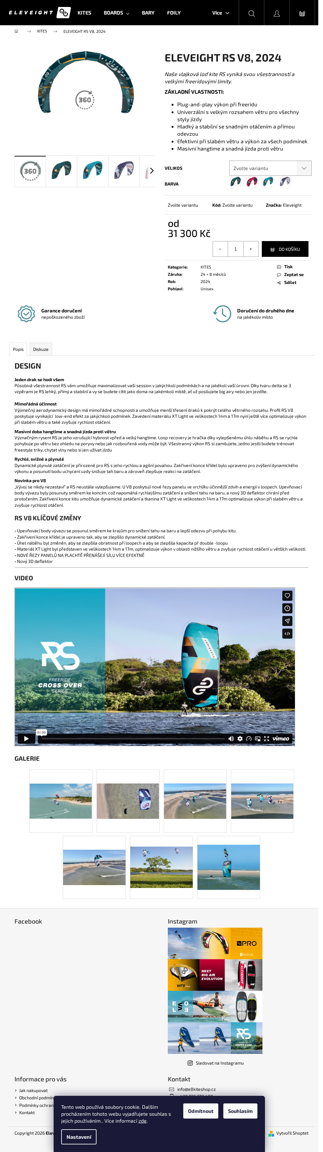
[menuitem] (84, 12)
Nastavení (79, 1137)
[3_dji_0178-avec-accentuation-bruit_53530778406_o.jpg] (61, 786)
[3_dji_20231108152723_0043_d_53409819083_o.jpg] (128, 786)
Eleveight (292, 205)
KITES (206, 266)
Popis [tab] (18, 349)
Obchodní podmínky (38, 1097)
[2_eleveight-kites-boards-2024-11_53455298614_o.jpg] (228, 858)
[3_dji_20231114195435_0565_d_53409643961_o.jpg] (262, 786)
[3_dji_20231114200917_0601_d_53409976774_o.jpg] (94, 853)
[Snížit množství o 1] (220, 249)
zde (142, 1121)
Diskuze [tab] (41, 349)
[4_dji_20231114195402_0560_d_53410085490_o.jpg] (195, 786)
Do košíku (289, 249)
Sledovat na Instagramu (220, 1063)
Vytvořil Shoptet (292, 1133)
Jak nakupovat (33, 1090)
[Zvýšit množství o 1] (250, 249)
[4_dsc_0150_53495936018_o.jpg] (161, 856)
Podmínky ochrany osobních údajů (53, 1105)
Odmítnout (201, 1111)
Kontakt (27, 1112)
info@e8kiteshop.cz (196, 1089)
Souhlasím (240, 1111)
